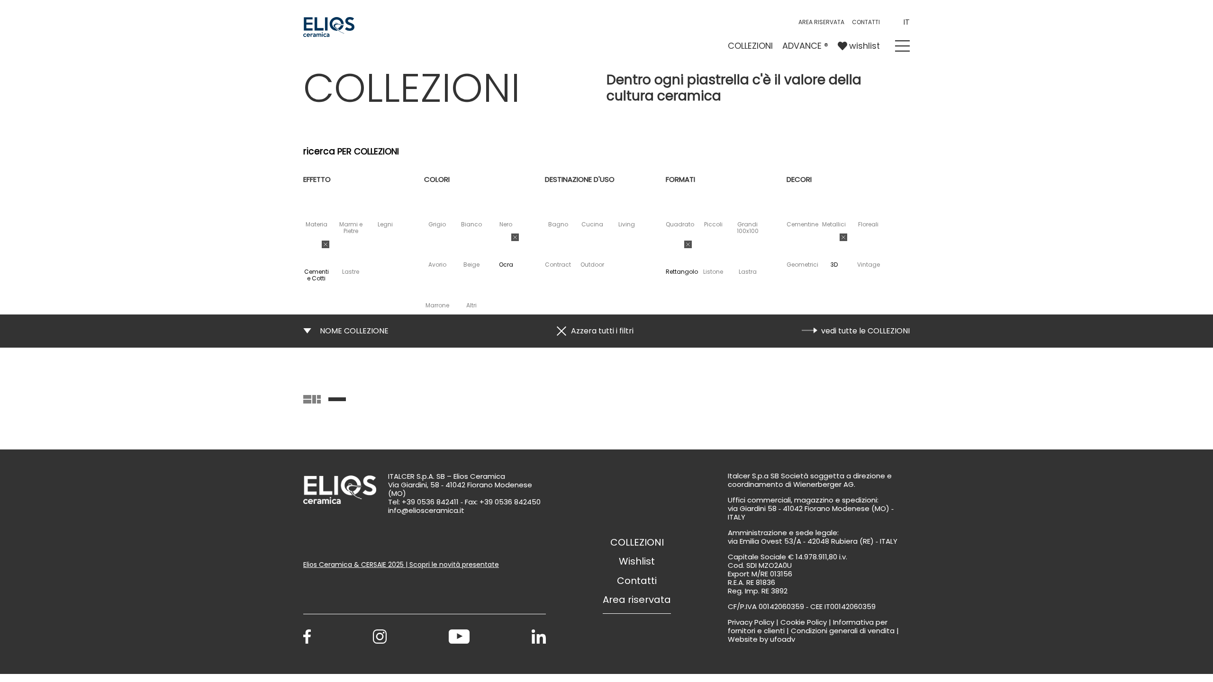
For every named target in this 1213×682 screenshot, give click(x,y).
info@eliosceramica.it (426, 510)
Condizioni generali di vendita (843, 631)
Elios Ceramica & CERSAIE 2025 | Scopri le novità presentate (401, 564)
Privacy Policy (751, 622)
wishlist (864, 46)
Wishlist (637, 561)
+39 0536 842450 (510, 502)
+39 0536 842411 (430, 502)
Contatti (637, 580)
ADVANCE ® (805, 46)
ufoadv (782, 639)
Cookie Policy (803, 622)
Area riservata (821, 22)
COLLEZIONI (750, 46)
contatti (866, 22)
